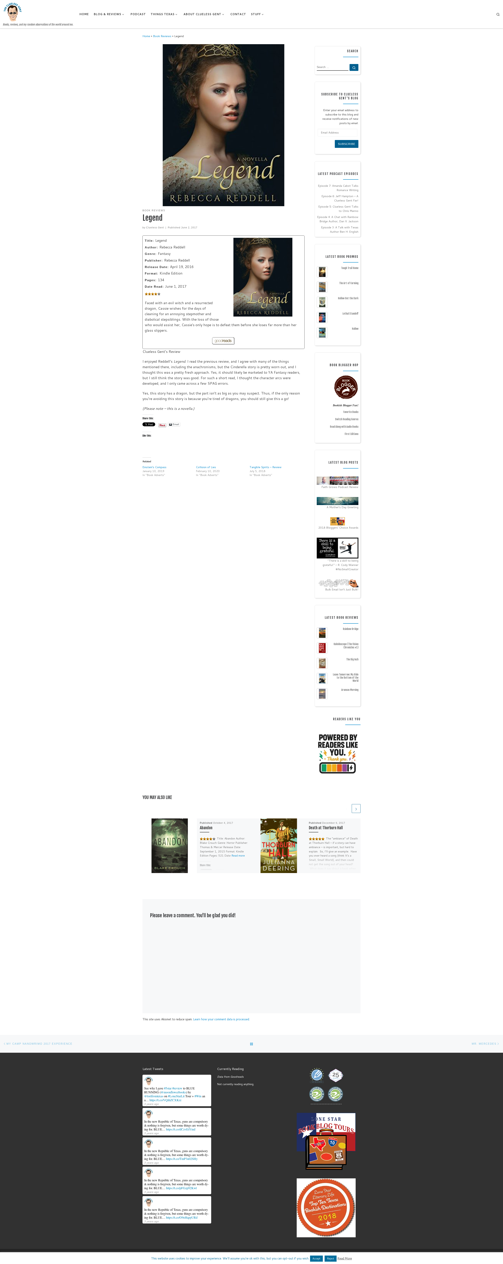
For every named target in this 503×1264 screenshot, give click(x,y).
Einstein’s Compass (154, 467)
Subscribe (346, 144)
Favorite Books (350, 412)
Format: (151, 273)
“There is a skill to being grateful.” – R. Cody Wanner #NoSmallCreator (340, 564)
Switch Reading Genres (346, 419)
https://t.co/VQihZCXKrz (165, 1100)
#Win (198, 1096)
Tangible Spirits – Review (266, 467)
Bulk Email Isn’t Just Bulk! (341, 589)
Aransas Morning (349, 689)
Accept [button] (316, 1258)
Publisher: (154, 260)
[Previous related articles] (346, 808)
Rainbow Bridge (350, 629)
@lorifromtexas (153, 1096)
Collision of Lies (206, 467)
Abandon (206, 827)
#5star (168, 1088)
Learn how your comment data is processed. (221, 1019)
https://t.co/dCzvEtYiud (180, 1129)
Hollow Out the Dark (348, 298)
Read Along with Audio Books (344, 426)
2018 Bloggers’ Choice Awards (338, 527)
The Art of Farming (348, 283)
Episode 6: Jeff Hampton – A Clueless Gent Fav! (339, 198)
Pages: (151, 280)
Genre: (151, 253)
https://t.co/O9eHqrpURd (181, 1217)
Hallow (355, 328)
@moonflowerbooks (173, 1092)
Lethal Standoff (350, 313)
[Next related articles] (356, 808)
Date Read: (154, 286)
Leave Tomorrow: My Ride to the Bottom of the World (345, 677)
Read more (238, 856)
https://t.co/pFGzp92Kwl (181, 1188)
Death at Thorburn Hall (326, 827)
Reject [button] (330, 1258)
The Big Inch (352, 659)
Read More (344, 1258)
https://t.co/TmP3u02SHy (182, 1159)
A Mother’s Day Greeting (342, 507)
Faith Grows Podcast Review (339, 487)
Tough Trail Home (349, 268)
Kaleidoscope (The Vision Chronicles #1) (346, 646)
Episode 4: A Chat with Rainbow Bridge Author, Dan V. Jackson (337, 219)
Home (146, 36)
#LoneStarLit (176, 1096)
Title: (149, 240)
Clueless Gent (155, 227)
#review (177, 1088)
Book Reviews (162, 36)
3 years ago (151, 1104)
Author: (151, 247)
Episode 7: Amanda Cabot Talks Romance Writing (338, 188)
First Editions (351, 434)
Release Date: (157, 267)
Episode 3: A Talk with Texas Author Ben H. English (339, 229)
